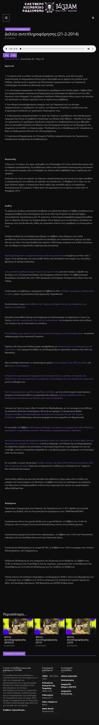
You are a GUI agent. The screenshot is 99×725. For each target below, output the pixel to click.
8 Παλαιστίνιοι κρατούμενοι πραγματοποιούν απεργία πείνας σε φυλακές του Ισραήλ (43, 375)
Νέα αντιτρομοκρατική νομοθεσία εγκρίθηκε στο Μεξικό (30, 392)
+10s (13, 55)
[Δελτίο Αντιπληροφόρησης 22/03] (81, 620)
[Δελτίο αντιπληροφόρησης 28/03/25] (18, 620)
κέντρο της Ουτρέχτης (18, 365)
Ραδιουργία (47, 695)
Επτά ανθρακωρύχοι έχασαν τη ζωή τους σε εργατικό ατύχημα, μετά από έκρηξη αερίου (44, 333)
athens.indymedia (69, 676)
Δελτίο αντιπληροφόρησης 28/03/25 (15, 639)
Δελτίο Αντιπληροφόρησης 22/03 (78, 639)
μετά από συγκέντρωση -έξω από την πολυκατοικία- (35, 320)
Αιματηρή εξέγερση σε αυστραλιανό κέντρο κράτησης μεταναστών (34, 255)
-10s (6, 55)
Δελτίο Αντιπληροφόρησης (17, 29)
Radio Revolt (47, 708)
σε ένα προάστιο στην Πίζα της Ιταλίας (70, 362)
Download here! (12, 59)
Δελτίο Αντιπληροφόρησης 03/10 (46, 639)
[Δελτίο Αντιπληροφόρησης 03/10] (49, 620)
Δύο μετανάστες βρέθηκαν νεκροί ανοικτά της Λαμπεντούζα (31, 271)
